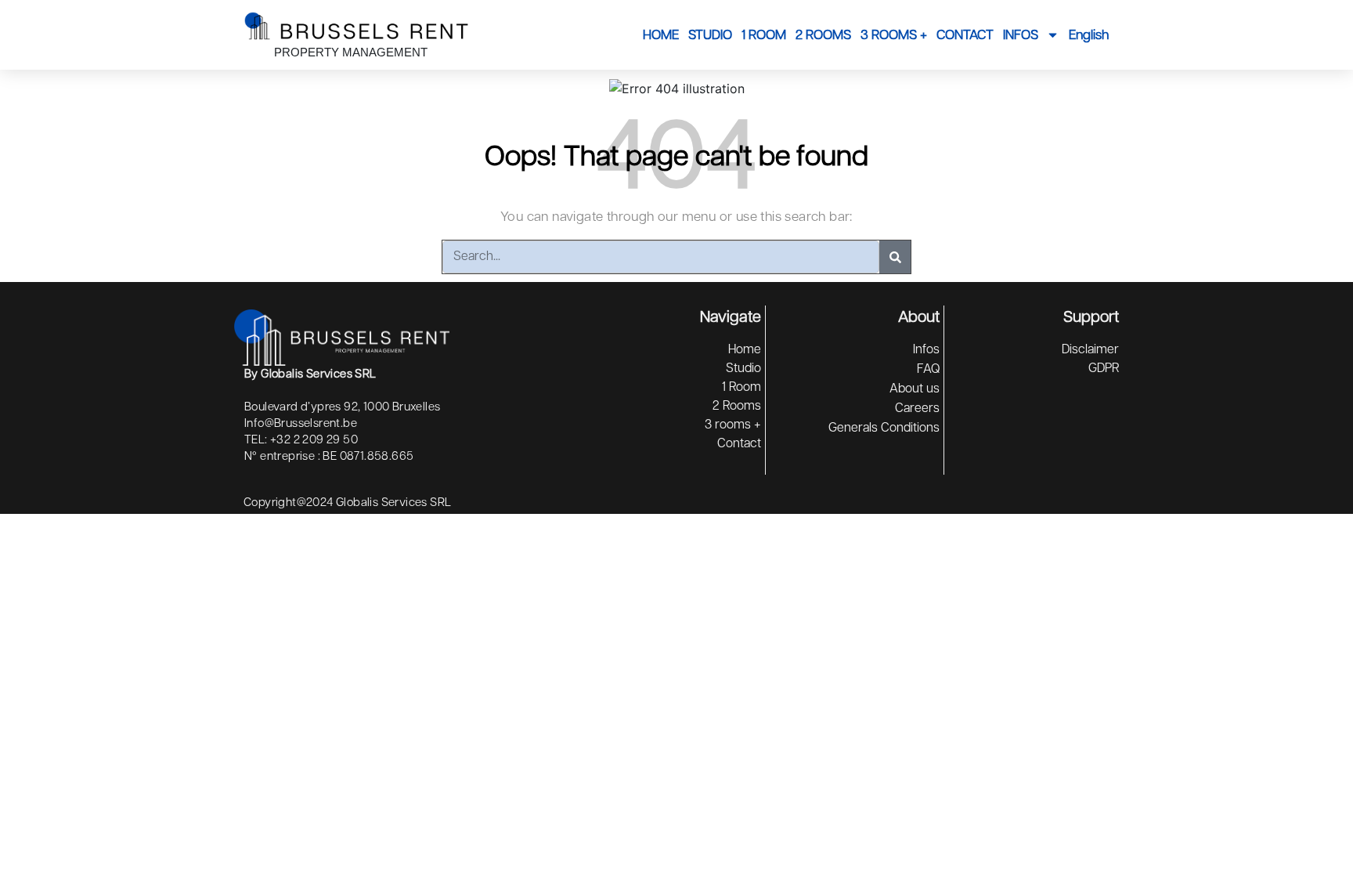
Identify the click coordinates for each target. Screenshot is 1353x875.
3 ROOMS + (894, 35)
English (1089, 35)
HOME (661, 35)
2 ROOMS (823, 35)
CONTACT (965, 35)
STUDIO (710, 35)
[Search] (895, 256)
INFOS (1020, 35)
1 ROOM (763, 35)
